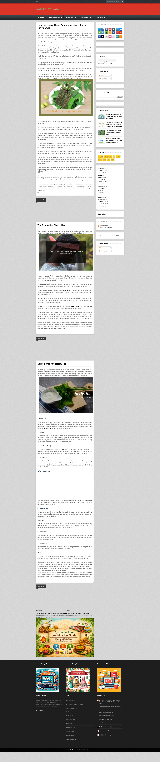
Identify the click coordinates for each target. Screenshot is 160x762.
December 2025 (102, 168)
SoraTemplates (73, 749)
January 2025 (101, 179)
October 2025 (101, 173)
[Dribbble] (110, 36)
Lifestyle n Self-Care (84, 18)
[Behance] (120, 29)
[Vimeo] (113, 29)
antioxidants (66, 290)
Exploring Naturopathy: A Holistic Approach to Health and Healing (114, 116)
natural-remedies (70, 727)
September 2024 (102, 186)
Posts (101, 75)
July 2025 (100, 175)
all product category (103, 722)
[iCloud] (102, 32)
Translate (110, 63)
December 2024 (102, 181)
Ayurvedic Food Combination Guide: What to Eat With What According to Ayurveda (62, 613)
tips (108, 159)
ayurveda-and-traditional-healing (74, 704)
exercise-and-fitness (71, 708)
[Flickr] (113, 36)
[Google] (99, 36)
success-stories (70, 735)
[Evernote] (106, 32)
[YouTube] (110, 29)
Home (37, 1)
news (104, 159)
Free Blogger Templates (89, 749)
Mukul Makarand (104, 225)
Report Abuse (102, 214)
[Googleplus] (102, 36)
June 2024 (100, 188)
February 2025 (101, 177)
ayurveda (100, 156)
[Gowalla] (110, 32)
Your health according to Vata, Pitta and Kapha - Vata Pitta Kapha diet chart (114, 140)
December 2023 (102, 201)
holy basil (64, 449)
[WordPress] (117, 36)
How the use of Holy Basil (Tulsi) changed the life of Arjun (113, 132)
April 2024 (100, 192)
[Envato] (99, 32)
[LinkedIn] (117, 29)
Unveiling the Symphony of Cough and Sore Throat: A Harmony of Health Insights (114, 124)
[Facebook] (102, 29)
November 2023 (102, 204)
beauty (106, 156)
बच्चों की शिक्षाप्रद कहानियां (104, 731)
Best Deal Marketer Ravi (105, 719)
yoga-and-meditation (71, 743)
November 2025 (102, 170)
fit (114, 156)
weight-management (71, 739)
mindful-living (69, 723)
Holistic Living (69, 18)
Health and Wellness (53, 18)
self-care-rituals (70, 731)
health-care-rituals (71, 712)
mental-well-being (70, 719)
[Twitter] (99, 29)
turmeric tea (47, 428)
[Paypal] (113, 32)
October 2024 (101, 184)
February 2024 (101, 197)
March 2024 (101, 195)
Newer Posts (39, 610)
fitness (118, 156)
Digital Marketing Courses (106, 712)
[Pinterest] (117, 32)
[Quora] (120, 32)
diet (111, 156)
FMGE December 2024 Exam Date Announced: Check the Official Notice (110, 707)
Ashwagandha (87, 500)
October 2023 (101, 206)
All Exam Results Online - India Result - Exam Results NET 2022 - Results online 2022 (109, 702)
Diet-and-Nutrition (70, 700)
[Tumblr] (106, 29)
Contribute (99, 18)
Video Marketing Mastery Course (106, 715)
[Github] (106, 36)
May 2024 (100, 190)
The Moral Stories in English (106, 727)
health (99, 159)
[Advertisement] (65, 486)
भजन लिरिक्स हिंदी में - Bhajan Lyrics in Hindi (109, 735)
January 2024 (101, 199)
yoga (112, 159)
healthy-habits (70, 716)
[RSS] (120, 36)
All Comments (103, 78)
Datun (76, 127)
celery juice (75, 306)
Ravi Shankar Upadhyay (106, 227)
